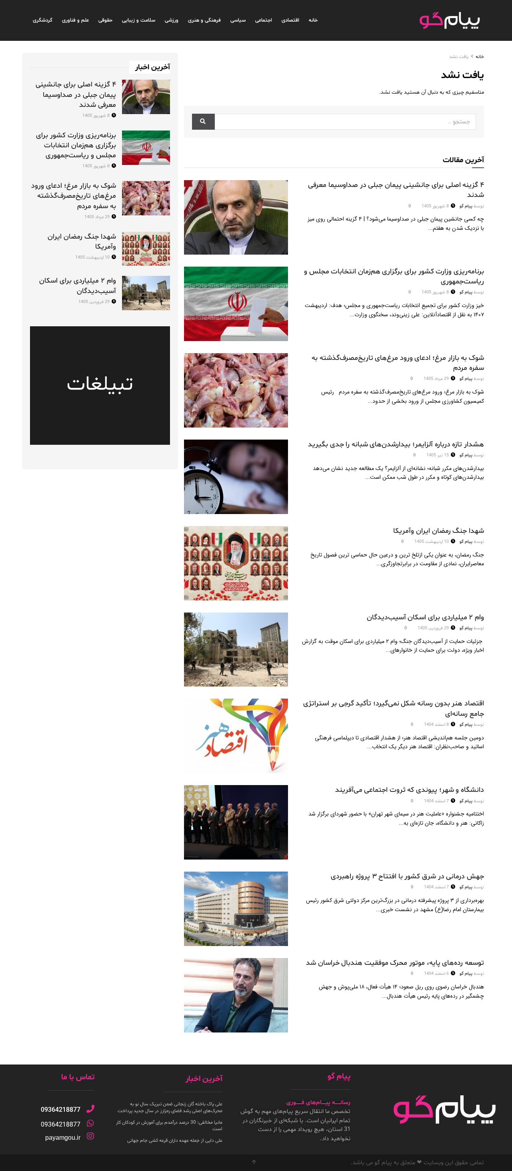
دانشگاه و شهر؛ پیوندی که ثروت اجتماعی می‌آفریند (409, 790)
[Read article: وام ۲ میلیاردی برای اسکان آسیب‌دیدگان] (236, 650)
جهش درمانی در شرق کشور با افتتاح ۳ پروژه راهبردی (407, 877)
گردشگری (42, 20)
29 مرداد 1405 (437, 379)
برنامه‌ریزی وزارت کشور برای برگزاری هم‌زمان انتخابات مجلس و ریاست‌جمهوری (76, 146)
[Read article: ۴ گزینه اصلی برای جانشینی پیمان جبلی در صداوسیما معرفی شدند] (236, 217)
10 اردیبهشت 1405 (432, 542)
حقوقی (105, 20)
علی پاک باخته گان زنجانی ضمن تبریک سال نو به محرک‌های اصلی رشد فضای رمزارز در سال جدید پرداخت (170, 1107)
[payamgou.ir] (90, 1136)
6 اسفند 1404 (437, 974)
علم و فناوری (75, 20)
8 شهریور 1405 (436, 206)
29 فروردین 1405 (434, 628)
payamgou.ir (62, 1137)
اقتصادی (290, 20)
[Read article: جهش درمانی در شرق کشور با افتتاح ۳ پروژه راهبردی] (236, 909)
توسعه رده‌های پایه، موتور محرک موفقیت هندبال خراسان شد (395, 963)
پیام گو (466, 206)
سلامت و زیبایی (138, 20)
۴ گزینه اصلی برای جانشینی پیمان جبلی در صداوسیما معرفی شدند (76, 95)
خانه (313, 20)
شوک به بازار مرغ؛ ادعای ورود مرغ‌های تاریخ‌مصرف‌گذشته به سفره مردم (73, 196)
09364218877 (60, 1110)
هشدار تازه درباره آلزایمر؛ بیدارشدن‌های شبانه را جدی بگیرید (396, 445)
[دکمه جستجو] (203, 122)
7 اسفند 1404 (437, 801)
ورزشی (171, 20)
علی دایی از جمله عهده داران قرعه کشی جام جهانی (174, 1140)
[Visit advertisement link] (100, 385)
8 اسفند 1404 (437, 725)
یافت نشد (458, 57)
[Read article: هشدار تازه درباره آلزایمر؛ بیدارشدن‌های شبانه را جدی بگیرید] (236, 477)
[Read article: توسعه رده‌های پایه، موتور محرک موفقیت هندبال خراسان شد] (236, 995)
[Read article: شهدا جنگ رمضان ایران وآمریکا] (236, 563)
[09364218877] (90, 1109)
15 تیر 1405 (438, 455)
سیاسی (238, 20)
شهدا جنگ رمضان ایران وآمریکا (438, 531)
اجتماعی (263, 20)
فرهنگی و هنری (204, 20)
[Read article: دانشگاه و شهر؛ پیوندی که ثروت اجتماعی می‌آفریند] (236, 822)
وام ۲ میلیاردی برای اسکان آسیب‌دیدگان (425, 618)
